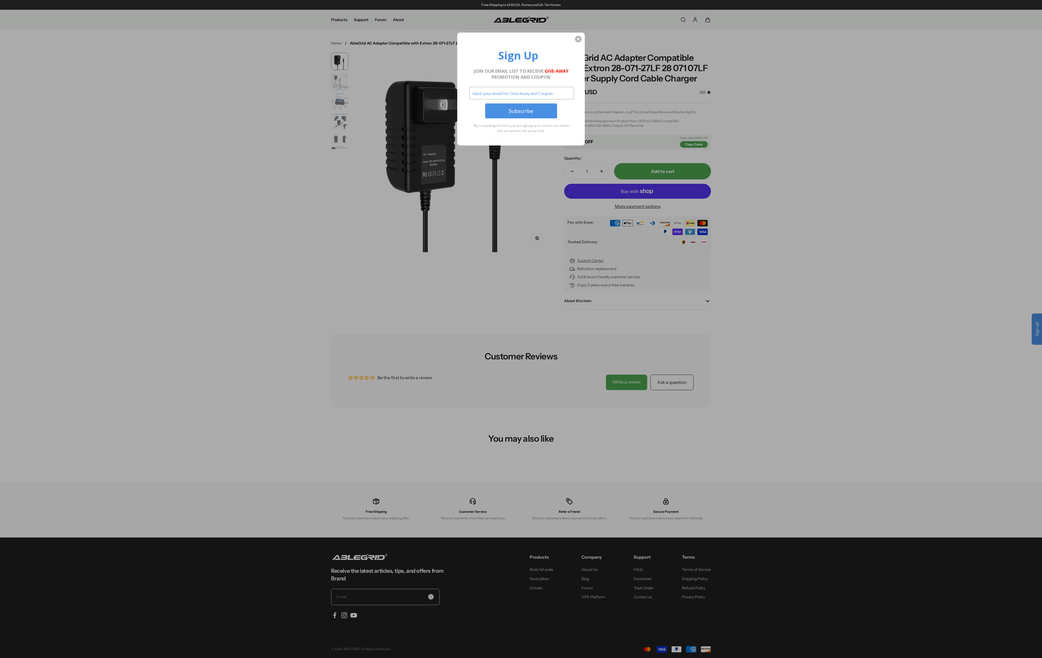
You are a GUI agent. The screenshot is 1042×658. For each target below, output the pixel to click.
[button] (578, 39)
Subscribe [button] (521, 110)
